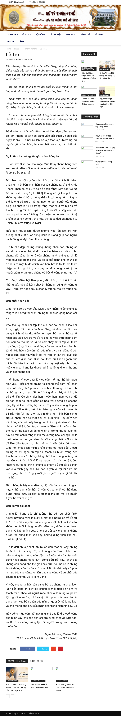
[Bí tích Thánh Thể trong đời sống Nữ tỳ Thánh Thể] (107, 65)
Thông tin (26, 34)
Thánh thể (85, 34)
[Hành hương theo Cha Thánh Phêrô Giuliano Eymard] (66, 674)
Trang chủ (12, 34)
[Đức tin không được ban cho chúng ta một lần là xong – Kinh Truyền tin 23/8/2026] (89, 65)
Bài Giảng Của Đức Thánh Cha (88, 68)
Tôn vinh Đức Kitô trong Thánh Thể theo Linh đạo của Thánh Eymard (16, 687)
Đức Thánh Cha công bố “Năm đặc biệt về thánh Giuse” (105, 150)
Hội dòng (40, 34)
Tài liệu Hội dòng (38, 681)
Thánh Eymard (12, 681)
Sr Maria (17, 59)
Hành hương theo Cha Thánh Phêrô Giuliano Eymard (65, 687)
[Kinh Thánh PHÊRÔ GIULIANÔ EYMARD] (41, 674)
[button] (111, 38)
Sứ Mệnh (99, 34)
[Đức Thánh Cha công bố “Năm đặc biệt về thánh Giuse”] (87, 151)
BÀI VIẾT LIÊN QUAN (17, 661)
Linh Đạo (70, 34)
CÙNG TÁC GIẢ (36, 661)
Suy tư (10, 41)
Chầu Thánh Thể (88, 95)
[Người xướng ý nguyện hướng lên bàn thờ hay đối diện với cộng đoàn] (107, 91)
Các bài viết (104, 69)
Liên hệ (22, 41)
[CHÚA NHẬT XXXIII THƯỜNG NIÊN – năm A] (87, 139)
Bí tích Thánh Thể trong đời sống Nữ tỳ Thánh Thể (107, 75)
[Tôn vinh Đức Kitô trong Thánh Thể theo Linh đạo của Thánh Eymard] (17, 674)
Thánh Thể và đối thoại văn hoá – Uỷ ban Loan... (88, 101)
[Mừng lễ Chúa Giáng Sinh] (87, 164)
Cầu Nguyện (56, 34)
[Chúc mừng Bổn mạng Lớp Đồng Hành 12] (87, 127)
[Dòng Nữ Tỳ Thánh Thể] (60, 17)
